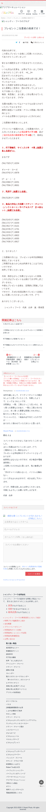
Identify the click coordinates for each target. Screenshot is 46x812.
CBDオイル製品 (11, 783)
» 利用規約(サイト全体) (12, 630)
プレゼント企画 (30, 37)
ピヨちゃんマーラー (13, 754)
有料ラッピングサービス (15, 789)
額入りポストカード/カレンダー (17, 676)
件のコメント (38, 42)
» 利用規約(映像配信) (11, 636)
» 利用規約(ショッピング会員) (14, 633)
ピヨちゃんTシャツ (13, 742)
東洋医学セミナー (12, 648)
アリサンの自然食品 (13, 692)
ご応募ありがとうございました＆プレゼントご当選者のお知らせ (23, 331)
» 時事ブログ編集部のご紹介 (14, 621)
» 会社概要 (7, 624)
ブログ (9, 18)
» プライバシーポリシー (12, 627)
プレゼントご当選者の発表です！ (24, 18)
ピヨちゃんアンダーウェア (15, 751)
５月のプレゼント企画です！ (13, 324)
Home (3, 18)
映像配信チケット (12, 651)
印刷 (26, 42)
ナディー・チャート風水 (15, 727)
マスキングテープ (12, 739)
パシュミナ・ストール (14, 758)
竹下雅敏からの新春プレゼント (14, 339)
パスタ (8, 704)
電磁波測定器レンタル (14, 793)
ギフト (8, 786)
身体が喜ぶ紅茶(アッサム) (15, 686)
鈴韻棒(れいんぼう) (13, 764)
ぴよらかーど (11, 733)
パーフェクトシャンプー (15, 770)
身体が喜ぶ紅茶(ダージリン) (16, 689)
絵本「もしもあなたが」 (15, 660)
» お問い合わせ (9, 639)
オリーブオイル (11, 701)
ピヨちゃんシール (12, 736)
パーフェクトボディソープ (15, 774)
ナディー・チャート (13, 667)
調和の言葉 (10, 670)
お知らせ (40, 37)
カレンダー (10, 673)
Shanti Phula (8, 431)
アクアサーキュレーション (15, 780)
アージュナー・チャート (15, 664)
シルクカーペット (12, 730)
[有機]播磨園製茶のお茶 (14, 707)
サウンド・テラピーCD (14, 761)
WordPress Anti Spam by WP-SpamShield (14, 580)
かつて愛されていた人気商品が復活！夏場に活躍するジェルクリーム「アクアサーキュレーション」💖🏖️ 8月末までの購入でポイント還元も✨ (24, 3)
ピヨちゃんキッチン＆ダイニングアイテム (21, 720)
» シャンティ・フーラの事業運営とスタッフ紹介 (22, 618)
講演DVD (9, 654)
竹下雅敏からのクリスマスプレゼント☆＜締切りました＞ (23, 346)
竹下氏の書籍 (11, 657)
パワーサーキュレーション (15, 777)
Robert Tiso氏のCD (13, 767)
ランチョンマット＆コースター (17, 723)
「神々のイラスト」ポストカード (18, 680)
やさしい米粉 (11, 714)
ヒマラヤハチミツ (12, 683)
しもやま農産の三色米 (14, 711)
